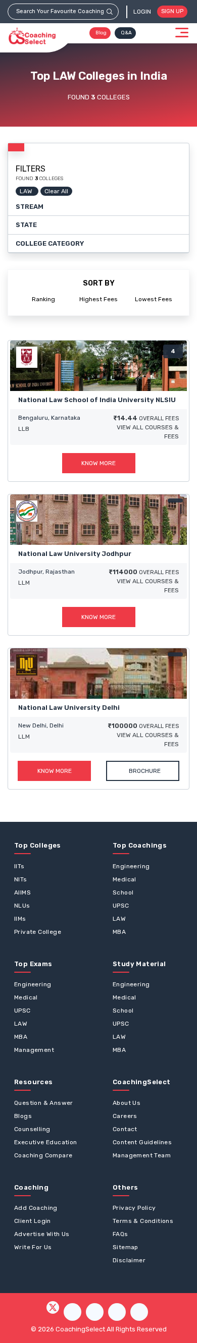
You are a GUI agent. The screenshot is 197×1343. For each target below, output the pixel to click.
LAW (119, 918)
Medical (124, 879)
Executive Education (45, 1142)
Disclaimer (129, 1260)
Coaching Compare (43, 1155)
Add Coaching (36, 1207)
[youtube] (117, 1312)
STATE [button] (26, 225)
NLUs (22, 905)
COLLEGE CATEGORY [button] (50, 243)
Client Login (32, 1220)
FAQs (120, 1234)
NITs (20, 879)
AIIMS (22, 892)
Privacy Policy (134, 1207)
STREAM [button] (29, 206)
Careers (125, 1116)
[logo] (32, 36)
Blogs (23, 1116)
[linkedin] (139, 1312)
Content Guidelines (142, 1142)
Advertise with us (42, 1234)
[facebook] (72, 1312)
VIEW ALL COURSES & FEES (148, 432)
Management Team (142, 1155)
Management (34, 1049)
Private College (37, 931)
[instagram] (95, 1312)
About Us (126, 1102)
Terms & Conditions (143, 1220)
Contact (125, 1129)
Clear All (56, 191)
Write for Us (33, 1247)
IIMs (20, 918)
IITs (19, 866)
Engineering (131, 866)
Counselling (32, 1129)
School (123, 892)
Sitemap (125, 1247)
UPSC (121, 905)
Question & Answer (43, 1102)
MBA (119, 931)
